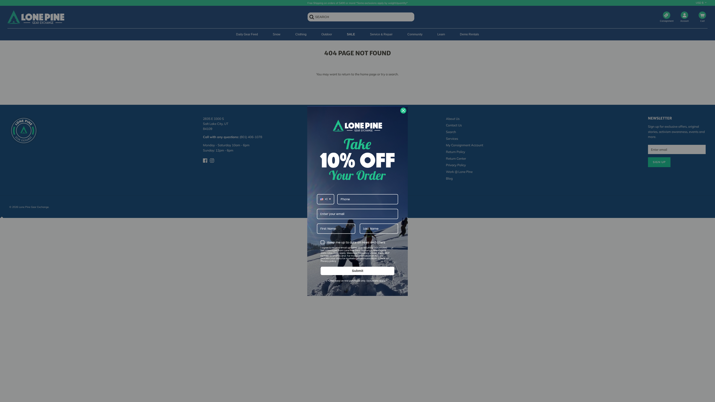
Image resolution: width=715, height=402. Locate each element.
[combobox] (325, 199)
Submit (357, 271)
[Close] (403, 110)
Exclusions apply (376, 280)
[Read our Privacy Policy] (392, 248)
